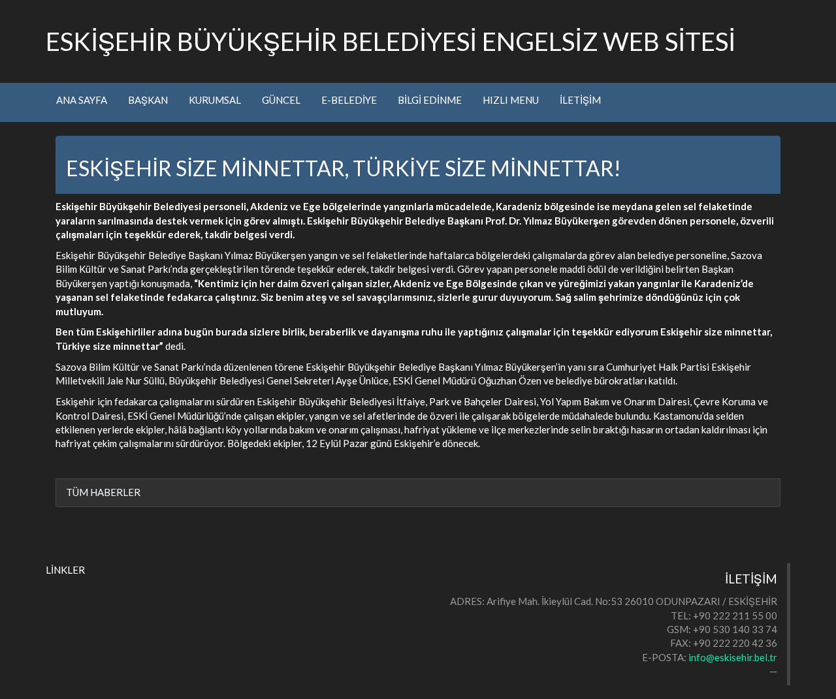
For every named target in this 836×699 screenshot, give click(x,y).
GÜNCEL (281, 100)
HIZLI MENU (511, 100)
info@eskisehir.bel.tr (732, 657)
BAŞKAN (148, 100)
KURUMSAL (215, 100)
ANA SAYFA (81, 100)
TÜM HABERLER (103, 492)
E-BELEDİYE (349, 100)
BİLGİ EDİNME (430, 100)
